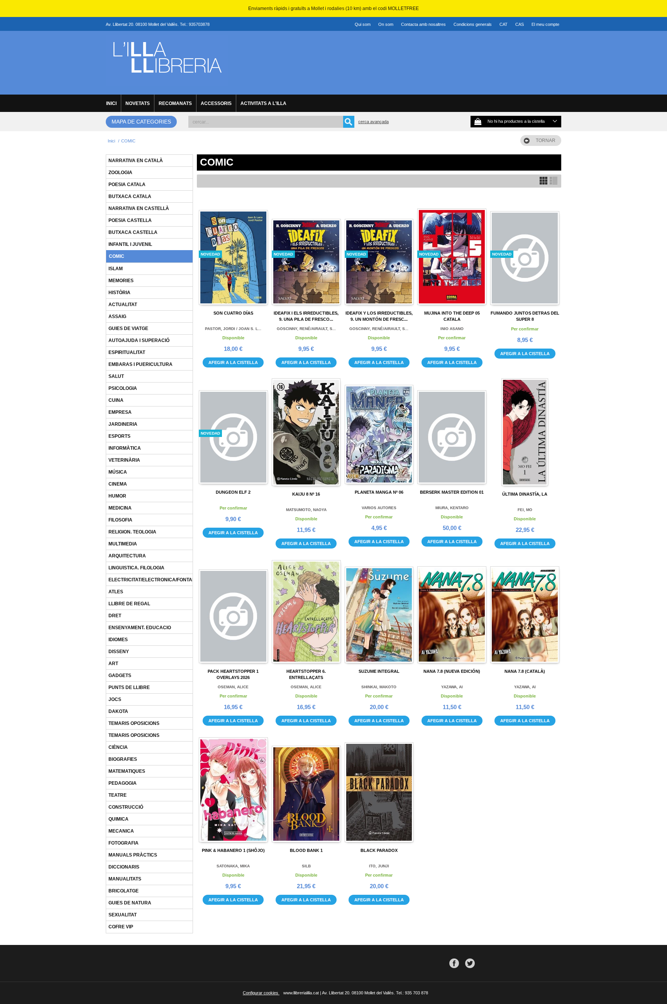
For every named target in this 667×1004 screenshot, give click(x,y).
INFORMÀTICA (124, 448)
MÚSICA (117, 472)
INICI (111, 103)
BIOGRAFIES (122, 759)
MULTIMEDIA (122, 544)
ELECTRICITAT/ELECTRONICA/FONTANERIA (157, 579)
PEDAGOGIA (122, 783)
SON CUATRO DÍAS (233, 313)
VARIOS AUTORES (379, 508)
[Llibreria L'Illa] (167, 81)
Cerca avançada (373, 121)
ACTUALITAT (122, 304)
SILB (306, 866)
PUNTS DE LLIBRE (129, 687)
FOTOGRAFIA (123, 843)
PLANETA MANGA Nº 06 (379, 492)
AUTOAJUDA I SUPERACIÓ (138, 340)
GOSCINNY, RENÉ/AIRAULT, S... (306, 329)
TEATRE (117, 795)
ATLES (115, 591)
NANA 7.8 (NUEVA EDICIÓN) (451, 671)
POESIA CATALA (127, 184)
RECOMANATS (175, 103)
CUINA (116, 400)
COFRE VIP (120, 927)
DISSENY (118, 651)
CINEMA (117, 484)
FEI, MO (525, 510)
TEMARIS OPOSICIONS (133, 723)
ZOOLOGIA (120, 172)
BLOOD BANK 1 (306, 850)
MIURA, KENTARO (452, 508)
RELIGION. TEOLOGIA (132, 532)
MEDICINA (120, 508)
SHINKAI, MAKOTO (378, 687)
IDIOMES (118, 639)
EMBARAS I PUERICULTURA (140, 364)
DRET (114, 615)
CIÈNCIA (118, 747)
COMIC (116, 256)
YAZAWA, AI (452, 687)
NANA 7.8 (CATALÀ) (524, 671)
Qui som (363, 24)
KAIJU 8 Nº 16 (306, 494)
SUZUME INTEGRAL (379, 671)
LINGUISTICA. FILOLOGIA (136, 568)
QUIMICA (118, 819)
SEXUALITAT (122, 915)
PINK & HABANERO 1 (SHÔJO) (233, 850)
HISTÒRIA (119, 292)
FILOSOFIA (120, 520)
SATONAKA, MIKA (233, 866)
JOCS (114, 699)
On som (385, 24)
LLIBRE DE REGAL (129, 603)
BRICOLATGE (123, 891)
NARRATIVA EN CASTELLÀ (138, 208)
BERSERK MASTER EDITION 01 (452, 492)
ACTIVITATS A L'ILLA (263, 103)
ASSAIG (117, 316)
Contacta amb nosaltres (423, 24)
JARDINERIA (122, 424)
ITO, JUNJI (379, 866)
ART (113, 663)
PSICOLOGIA (122, 388)
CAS (519, 24)
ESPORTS (119, 436)
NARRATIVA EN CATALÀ (135, 160)
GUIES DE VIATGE (128, 328)
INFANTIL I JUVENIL (130, 244)
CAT (503, 24)
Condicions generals (473, 24)
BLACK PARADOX (379, 850)
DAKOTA (118, 711)
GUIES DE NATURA (129, 903)
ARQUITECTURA (127, 556)
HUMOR (117, 496)
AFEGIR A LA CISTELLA (233, 362)
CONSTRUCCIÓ (125, 807)
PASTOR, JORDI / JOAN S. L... (233, 329)
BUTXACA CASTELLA (132, 232)
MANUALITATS (124, 879)
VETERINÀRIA (124, 460)
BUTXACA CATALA (129, 196)
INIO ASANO (452, 329)
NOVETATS (137, 103)
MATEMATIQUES (126, 771)
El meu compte (545, 24)
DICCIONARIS (123, 867)
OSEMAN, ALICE (233, 687)
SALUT (116, 376)
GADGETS (119, 675)
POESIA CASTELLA (130, 220)
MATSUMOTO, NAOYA (306, 510)
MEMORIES (121, 280)
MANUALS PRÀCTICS (132, 855)
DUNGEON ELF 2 (233, 492)
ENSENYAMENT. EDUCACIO (139, 627)
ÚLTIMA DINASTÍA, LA (524, 494)
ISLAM (115, 268)
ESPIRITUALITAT (126, 352)
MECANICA (121, 831)
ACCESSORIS (216, 103)
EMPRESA (120, 412)
